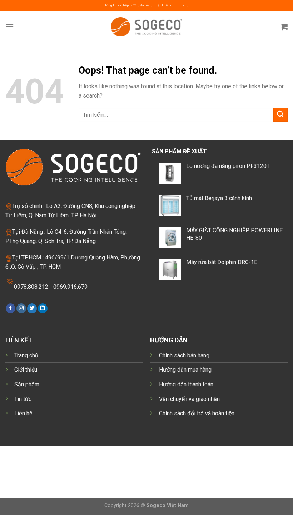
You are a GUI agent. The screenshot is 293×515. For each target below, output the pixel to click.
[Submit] (280, 115)
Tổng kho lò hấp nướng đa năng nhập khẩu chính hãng (146, 5)
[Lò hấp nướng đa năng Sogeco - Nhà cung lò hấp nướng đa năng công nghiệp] (146, 26)
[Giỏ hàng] (284, 27)
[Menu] (9, 26)
